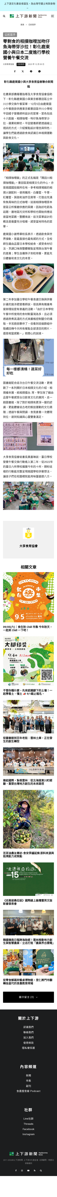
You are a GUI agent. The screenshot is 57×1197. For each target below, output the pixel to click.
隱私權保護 (28, 1048)
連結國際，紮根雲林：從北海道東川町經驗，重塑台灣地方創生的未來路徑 (27, 782)
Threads (28, 1124)
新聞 (28, 1075)
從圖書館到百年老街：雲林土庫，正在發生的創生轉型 (27, 739)
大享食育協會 (8, 64)
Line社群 (28, 1118)
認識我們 (28, 1027)
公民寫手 (21, 64)
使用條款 (28, 1042)
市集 (28, 1080)
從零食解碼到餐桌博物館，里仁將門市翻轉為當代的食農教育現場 (27, 981)
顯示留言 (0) (26, 997)
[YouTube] (28, 1170)
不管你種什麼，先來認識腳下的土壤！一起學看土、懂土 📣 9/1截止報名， (27, 692)
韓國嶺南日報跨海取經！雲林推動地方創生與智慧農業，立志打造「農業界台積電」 (28, 941)
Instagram (28, 1134)
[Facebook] (16, 1170)
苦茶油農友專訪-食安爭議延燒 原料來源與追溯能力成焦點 (28, 855)
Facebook (29, 1129)
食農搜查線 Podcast (29, 1091)
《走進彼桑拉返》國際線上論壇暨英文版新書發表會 (27, 902)
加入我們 (28, 1037)
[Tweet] (23, 71)
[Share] (15, 71)
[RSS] (35, 1170)
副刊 (28, 1086)
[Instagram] (22, 1170)
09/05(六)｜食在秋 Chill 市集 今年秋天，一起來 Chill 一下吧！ (27, 628)
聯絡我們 (28, 1032)
